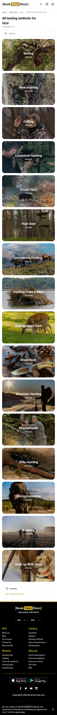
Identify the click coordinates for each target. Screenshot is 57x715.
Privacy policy (7, 665)
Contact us (6, 642)
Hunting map (7, 655)
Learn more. (20, 712)
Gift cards (32, 665)
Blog (4, 636)
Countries (32, 633)
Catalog (5, 658)
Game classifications (37, 642)
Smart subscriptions (36, 655)
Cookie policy (7, 668)
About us (6, 633)
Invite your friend (35, 661)
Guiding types (34, 645)
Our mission (7, 639)
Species (31, 636)
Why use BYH (7, 645)
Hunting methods (35, 639)
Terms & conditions (10, 661)
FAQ (30, 668)
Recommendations (36, 658)
